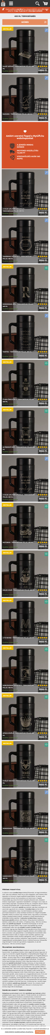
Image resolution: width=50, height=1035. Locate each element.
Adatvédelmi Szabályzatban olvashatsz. (19, 1032)
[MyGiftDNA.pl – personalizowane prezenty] (3, 3)
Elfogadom (40, 1032)
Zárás (47, 10)
